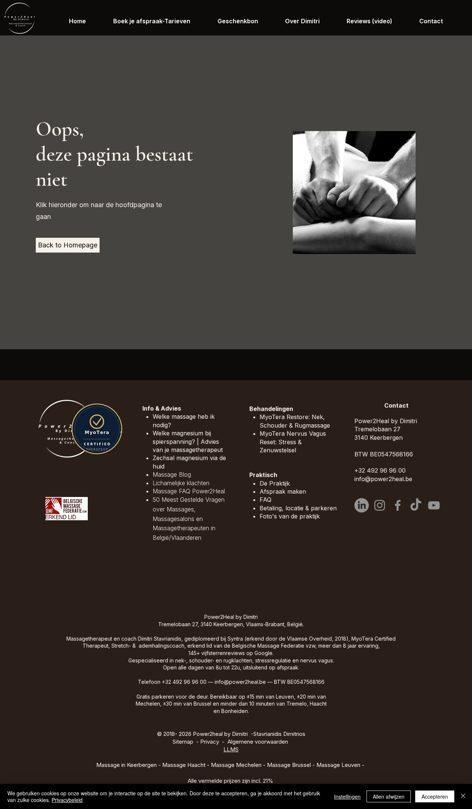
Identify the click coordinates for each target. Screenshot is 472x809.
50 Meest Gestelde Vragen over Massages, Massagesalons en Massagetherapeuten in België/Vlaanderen (189, 518)
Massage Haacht (183, 764)
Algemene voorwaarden (258, 741)
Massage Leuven (338, 764)
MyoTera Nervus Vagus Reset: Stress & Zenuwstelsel (293, 442)
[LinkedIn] (361, 505)
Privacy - (214, 741)
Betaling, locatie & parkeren (298, 508)
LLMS (231, 749)
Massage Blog (172, 474)
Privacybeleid (67, 799)
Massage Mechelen (236, 764)
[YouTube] (434, 505)
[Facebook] (398, 505)
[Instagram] (379, 505)
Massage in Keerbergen (126, 764)
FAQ (265, 499)
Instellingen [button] (347, 796)
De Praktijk (275, 483)
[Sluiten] (463, 796)
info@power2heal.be (240, 682)
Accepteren (434, 796)
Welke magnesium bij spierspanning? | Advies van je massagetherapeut (188, 441)
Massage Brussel (289, 764)
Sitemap (183, 741)
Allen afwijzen (389, 796)
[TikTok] (416, 505)
